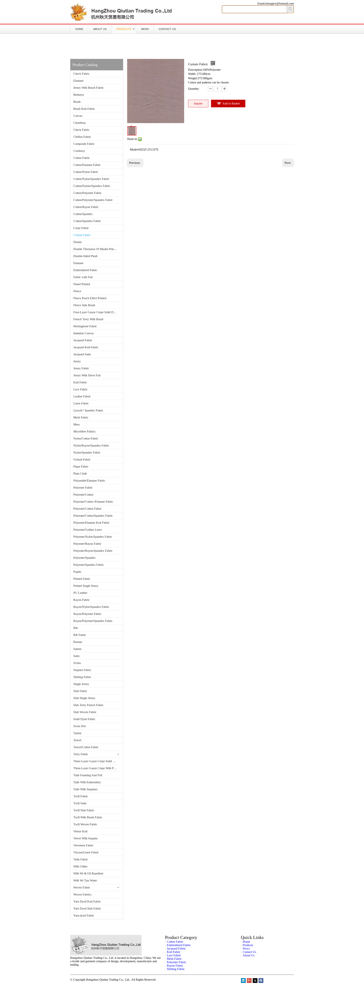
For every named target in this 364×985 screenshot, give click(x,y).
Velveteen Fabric (83, 845)
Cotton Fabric (81, 157)
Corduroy (79, 150)
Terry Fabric (80, 754)
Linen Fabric (81, 403)
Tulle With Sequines (85, 789)
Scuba (77, 663)
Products (123, 29)
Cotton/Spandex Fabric (87, 221)
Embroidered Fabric (85, 270)
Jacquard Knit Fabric (85, 347)
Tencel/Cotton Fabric (86, 747)
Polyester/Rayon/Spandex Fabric (93, 550)
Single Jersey (81, 684)
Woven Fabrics (82, 894)
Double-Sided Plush (85, 256)
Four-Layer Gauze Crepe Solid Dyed (95, 312)
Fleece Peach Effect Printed (89, 298)
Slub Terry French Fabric (88, 705)
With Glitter (80, 866)
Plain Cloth (80, 473)
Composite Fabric (84, 143)
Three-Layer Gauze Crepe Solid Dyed (96, 761)
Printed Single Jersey (85, 585)
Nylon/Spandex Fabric (86, 452)
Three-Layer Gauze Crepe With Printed (97, 768)
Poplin (77, 571)
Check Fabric (81, 73)
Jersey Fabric (81, 368)
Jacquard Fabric (82, 340)
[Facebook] (261, 980)
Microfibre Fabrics (84, 431)
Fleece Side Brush (84, 305)
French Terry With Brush (88, 319)
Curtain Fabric (82, 235)
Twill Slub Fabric (83, 810)
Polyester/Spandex (84, 557)
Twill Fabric (80, 796)
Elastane (78, 80)
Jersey (77, 361)
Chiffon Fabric (82, 136)
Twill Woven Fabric (85, 824)
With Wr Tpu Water (85, 880)
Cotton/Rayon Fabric (86, 207)
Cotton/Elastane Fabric (87, 164)
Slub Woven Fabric (84, 712)
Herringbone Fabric (85, 326)
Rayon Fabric (81, 599)
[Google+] (249, 980)
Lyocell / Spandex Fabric (88, 410)
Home (79, 29)
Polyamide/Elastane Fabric (89, 480)
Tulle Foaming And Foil (87, 775)
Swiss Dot (79, 726)
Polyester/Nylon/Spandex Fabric (92, 536)
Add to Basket (231, 103)
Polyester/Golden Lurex (87, 529)
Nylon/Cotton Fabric (85, 438)
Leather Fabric (82, 396)
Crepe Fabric (81, 228)
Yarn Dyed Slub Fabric (87, 908)
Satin (76, 656)
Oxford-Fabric (82, 459)
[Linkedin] (243, 980)
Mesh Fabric (80, 417)
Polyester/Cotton (83, 494)
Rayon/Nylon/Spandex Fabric (91, 606)
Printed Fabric (81, 578)
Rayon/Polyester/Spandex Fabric (93, 620)
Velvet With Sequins (85, 838)
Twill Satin (79, 803)
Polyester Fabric (83, 487)
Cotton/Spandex (83, 214)
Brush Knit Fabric (84, 108)
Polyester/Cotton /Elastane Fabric (93, 501)
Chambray (79, 122)
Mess (76, 424)
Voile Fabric (80, 859)
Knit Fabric (80, 382)
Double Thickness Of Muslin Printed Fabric (98, 249)
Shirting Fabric (82, 677)
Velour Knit (80, 831)
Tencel (77, 740)
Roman (77, 642)
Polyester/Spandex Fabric (88, 564)
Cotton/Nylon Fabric (85, 171)
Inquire (198, 103)
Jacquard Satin (82, 354)
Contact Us (167, 29)
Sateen (77, 649)
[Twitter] (255, 980)
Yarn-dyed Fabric (83, 915)
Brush (77, 101)
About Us (100, 29)
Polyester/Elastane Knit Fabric (91, 522)
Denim (77, 242)
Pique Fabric (81, 466)
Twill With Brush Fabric (87, 817)
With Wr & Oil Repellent (88, 873)
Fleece (77, 291)
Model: (134, 149)
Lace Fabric (80, 389)
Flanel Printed (81, 284)
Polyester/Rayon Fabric (87, 543)
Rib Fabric (79, 635)
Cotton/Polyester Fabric (87, 193)
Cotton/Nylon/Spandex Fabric (91, 179)
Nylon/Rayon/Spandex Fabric (91, 445)
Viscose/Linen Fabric (86, 852)
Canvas (77, 115)
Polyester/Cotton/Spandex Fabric (93, 515)
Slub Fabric (80, 691)
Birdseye (78, 94)
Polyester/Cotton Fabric (87, 508)
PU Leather (80, 592)
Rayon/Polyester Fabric (87, 613)
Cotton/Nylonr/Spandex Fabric (91, 186)
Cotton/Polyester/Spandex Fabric (93, 200)
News (145, 29)
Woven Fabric (81, 887)
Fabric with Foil (83, 277)
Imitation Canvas (83, 333)
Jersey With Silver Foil (86, 375)
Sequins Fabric (82, 670)
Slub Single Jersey (84, 698)
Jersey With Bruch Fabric (88, 87)
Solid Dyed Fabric (84, 719)
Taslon (77, 733)
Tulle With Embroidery (87, 782)
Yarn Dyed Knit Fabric (87, 901)
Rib (75, 627)
